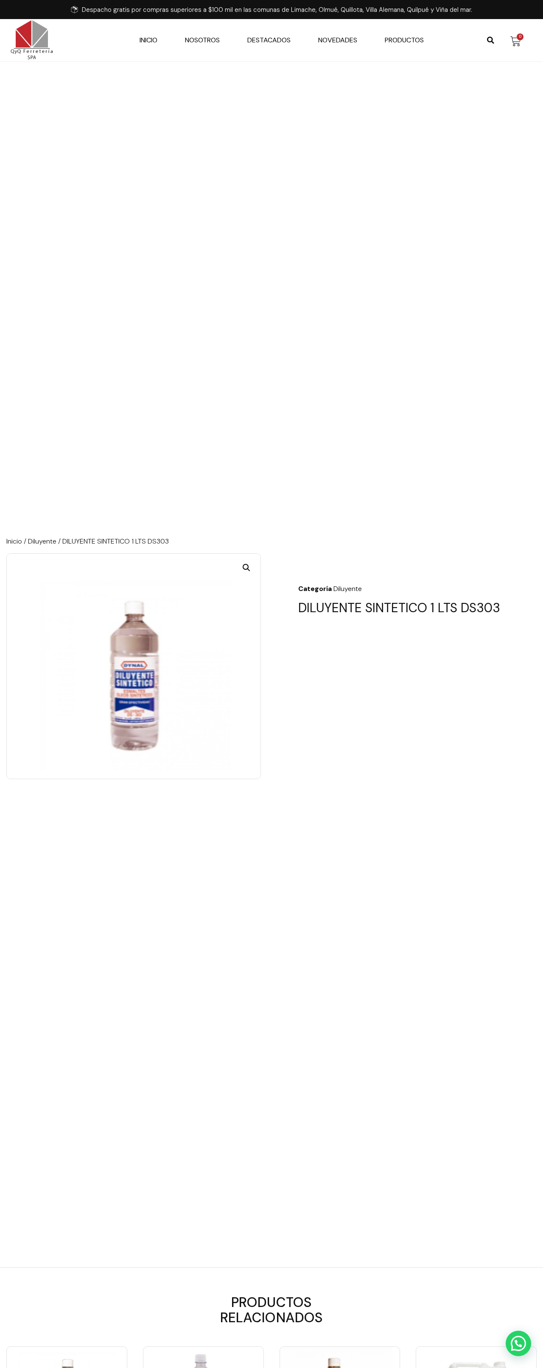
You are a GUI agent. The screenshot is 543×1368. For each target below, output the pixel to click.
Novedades (337, 40)
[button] (490, 40)
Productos (404, 40)
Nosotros (202, 40)
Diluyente (42, 541)
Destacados (269, 40)
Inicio (148, 40)
